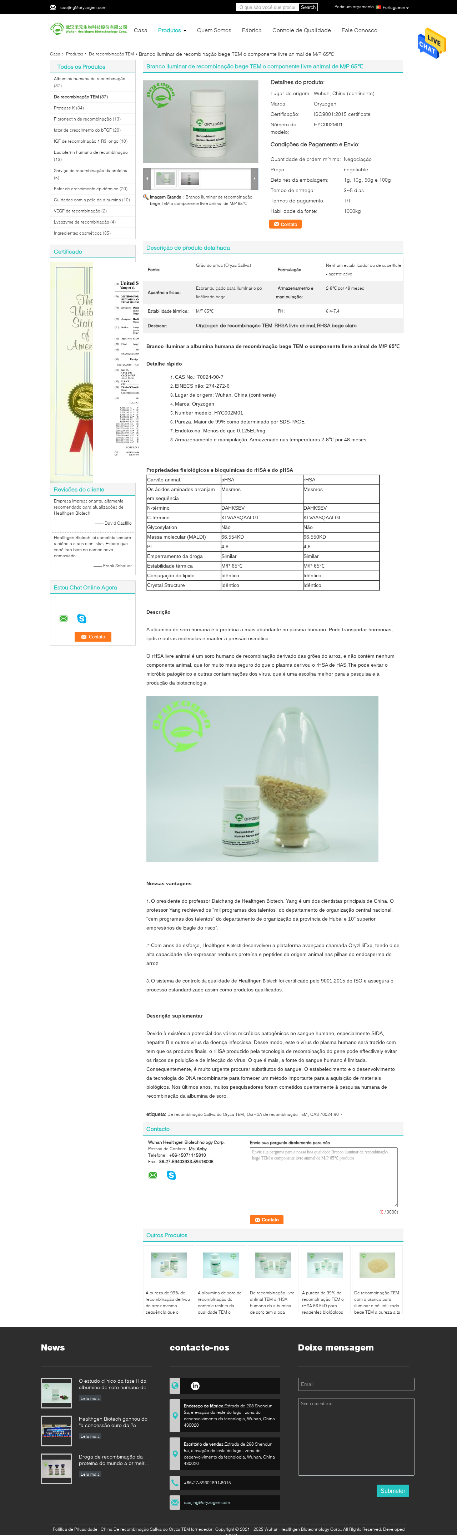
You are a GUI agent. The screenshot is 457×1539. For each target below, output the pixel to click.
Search (308, 7)
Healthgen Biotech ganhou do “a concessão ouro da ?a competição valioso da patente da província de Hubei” (114, 1423)
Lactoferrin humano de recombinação (91, 152)
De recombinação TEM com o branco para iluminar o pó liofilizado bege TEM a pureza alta (377, 1302)
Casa (140, 29)
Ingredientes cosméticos (78, 233)
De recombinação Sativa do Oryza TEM (205, 1114)
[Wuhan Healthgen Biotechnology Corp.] (89, 28)
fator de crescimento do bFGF (83, 130)
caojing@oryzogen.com (83, 7)
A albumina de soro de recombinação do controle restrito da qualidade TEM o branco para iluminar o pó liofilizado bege (220, 1309)
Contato (289, 224)
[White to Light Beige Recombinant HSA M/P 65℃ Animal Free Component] (200, 121)
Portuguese (394, 7)
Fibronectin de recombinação (83, 119)
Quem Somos (214, 29)
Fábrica (252, 29)
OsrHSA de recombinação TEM (277, 1114)
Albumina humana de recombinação (89, 78)
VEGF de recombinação (77, 211)
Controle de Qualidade (301, 29)
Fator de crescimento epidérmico (86, 188)
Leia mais (90, 1398)
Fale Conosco (359, 29)
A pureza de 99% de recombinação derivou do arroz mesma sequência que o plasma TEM (168, 1305)
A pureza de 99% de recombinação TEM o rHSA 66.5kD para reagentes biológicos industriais (323, 1305)
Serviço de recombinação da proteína (90, 170)
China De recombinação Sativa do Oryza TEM (145, 1529)
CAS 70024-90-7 (326, 1114)
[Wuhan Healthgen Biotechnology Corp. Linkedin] (195, 1384)
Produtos (169, 29)
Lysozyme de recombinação (81, 222)
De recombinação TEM (111, 54)
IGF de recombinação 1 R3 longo (86, 141)
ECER (231, 1535)
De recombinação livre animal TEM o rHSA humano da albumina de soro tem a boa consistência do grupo (272, 1305)
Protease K (64, 108)
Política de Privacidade (75, 1529)
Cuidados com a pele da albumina (87, 199)
